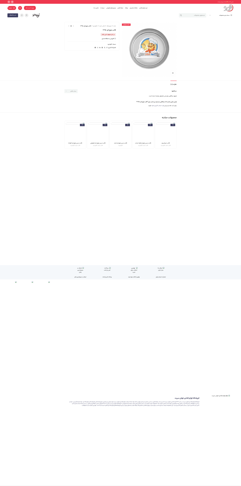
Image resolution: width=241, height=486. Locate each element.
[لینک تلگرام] (95, 47)
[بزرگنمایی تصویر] (172, 73)
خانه (114, 26)
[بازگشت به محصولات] (71, 26)
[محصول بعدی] (69, 26)
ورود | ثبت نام (30, 8)
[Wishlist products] (20, 8)
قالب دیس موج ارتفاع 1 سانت (143, 143)
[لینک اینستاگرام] (12, 1)
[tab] (173, 83)
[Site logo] (228, 8)
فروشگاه (109, 26)
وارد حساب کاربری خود (158, 106)
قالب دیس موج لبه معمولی (97, 143)
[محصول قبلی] (73, 26)
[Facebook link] (107, 47)
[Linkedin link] (100, 47)
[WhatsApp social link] (8, 1)
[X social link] (104, 47)
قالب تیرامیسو (166, 143)
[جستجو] (181, 15)
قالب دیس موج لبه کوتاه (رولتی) (75, 144)
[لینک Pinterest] (102, 47)
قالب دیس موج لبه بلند (120, 143)
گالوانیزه (95, 26)
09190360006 (12, 15)
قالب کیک (102, 26)
